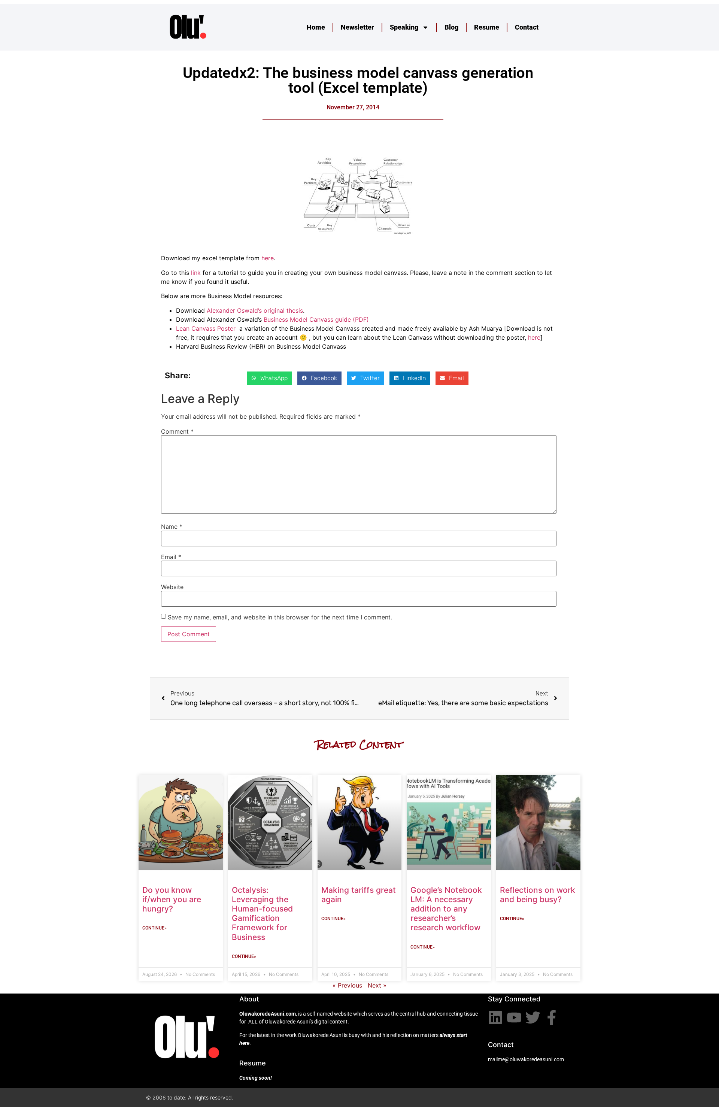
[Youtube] (514, 1017)
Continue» (154, 928)
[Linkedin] (495, 1017)
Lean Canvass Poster (206, 328)
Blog (451, 27)
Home (316, 27)
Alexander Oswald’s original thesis (255, 310)
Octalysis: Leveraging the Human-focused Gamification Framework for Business (262, 913)
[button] (269, 378)
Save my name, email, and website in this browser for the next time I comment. (280, 617)
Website (172, 587)
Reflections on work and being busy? (537, 894)
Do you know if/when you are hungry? (171, 899)
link (196, 272)
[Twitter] (532, 1017)
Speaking (404, 27)
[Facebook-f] (551, 1017)
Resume (486, 27)
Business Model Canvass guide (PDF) (316, 319)
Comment (177, 431)
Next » (377, 985)
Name (171, 527)
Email (171, 557)
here (267, 258)
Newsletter (357, 27)
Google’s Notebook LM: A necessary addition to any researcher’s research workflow (446, 908)
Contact (527, 27)
